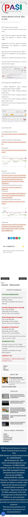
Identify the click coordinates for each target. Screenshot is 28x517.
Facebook (6, 435)
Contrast (23, 2)
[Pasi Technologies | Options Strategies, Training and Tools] (12, 14)
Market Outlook (14, 284)
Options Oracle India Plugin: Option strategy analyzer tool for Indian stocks (17, 396)
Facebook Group (7, 437)
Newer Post (5, 278)
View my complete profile (9, 386)
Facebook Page (7, 439)
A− (14, 2)
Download (4, 284)
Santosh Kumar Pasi (16, 377)
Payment (5, 369)
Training (5, 366)
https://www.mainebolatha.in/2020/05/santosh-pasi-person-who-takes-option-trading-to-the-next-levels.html (14, 195)
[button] (3, 513)
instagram (6, 441)
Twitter (5, 434)
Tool (4, 367)
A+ (11, 2)
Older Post (23, 278)
